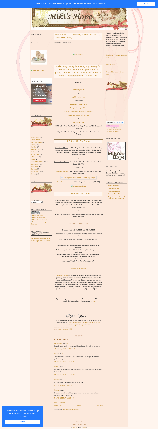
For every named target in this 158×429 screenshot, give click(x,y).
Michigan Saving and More (78, 108)
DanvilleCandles (113, 188)
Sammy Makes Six (114, 194)
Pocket (84, 427)
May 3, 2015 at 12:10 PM (64, 398)
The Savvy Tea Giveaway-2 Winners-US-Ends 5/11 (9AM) (76, 36)
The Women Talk (78, 122)
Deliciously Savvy (62, 275)
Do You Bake (35, 154)
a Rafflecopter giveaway (78, 268)
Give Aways (34, 164)
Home (79, 405)
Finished (33, 159)
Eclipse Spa (34, 157)
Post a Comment (59, 402)
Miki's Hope (67, 9)
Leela (56, 354)
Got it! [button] (22, 422)
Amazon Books (110, 64)
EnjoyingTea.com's (62, 171)
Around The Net (35, 140)
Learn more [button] (22, 416)
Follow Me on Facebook (113, 129)
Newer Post (57, 405)
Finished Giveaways (37, 162)
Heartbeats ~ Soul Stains (78, 104)
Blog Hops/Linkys (36, 142)
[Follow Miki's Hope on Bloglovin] (115, 123)
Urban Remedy (62, 182)
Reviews (33, 174)
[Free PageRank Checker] (35, 213)
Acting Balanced (113, 185)
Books (33, 144)
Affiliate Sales (35, 137)
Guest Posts (34, 166)
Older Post (99, 405)
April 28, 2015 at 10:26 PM (65, 349)
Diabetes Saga (35, 149)
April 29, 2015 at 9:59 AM (64, 374)
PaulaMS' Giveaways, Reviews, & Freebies (78, 111)
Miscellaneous (35, 171)
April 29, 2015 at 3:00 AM (64, 362)
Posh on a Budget (114, 191)
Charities (33, 147)
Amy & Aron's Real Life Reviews (78, 115)
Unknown (57, 379)
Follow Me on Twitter (112, 131)
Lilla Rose (34, 169)
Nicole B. (57, 366)
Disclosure (34, 152)
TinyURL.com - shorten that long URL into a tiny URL (117, 197)
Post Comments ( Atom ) (70, 409)
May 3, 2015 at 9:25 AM (63, 385)
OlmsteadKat (58, 343)
